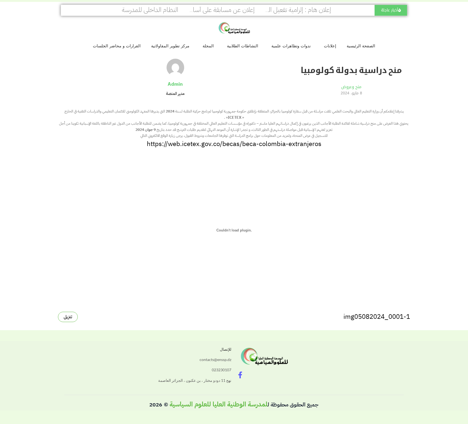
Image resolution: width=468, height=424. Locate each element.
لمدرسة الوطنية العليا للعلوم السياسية (219, 404)
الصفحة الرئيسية (361, 46)
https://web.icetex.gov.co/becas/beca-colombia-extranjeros (234, 144)
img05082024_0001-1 (376, 317)
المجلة (208, 46)
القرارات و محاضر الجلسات (117, 46)
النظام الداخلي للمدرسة (150, 10)
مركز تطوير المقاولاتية (170, 46)
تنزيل (68, 317)
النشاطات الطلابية (242, 46)
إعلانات (330, 46)
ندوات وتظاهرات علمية (291, 46)
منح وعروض (351, 87)
